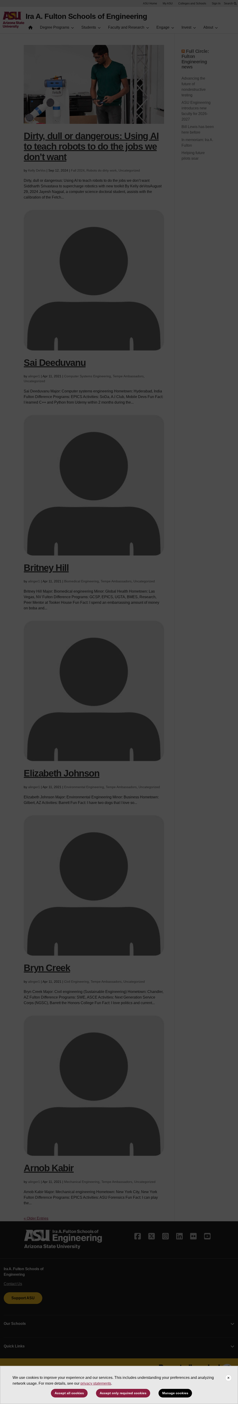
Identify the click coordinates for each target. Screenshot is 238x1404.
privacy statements (95, 1383)
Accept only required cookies (123, 1393)
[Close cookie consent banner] (228, 1378)
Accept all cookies (69, 1393)
